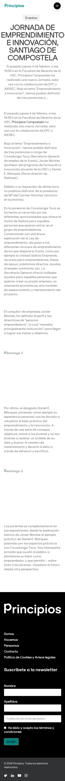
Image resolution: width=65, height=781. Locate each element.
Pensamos (11, 645)
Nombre (10, 686)
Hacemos (11, 640)
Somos (9, 634)
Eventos (31, 18)
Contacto (11, 651)
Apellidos (10, 701)
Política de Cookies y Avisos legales (29, 657)
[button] (57, 6)
